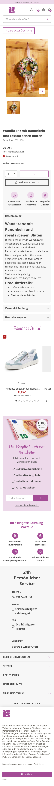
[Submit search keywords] (47, 19)
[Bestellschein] (43, 9)
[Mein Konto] (31, 9)
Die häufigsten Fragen (26, 627)
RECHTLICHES (11, 675)
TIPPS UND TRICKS (13, 693)
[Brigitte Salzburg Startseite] (11, 10)
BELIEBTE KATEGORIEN (16, 657)
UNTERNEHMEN (12, 684)
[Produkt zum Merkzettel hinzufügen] (34, 174)
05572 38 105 (24, 596)
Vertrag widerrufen (25, 646)
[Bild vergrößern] (42, 91)
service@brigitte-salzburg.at (26, 611)
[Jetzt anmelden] (40, 498)
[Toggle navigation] (4, 9)
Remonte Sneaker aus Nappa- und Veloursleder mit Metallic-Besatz (21, 388)
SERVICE (7, 666)
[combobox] (27, 19)
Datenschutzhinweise (27, 505)
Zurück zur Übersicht (20, 30)
